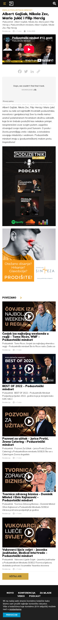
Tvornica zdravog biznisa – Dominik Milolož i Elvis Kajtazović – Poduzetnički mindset (27, 497)
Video (21, 596)
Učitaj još (15, 576)
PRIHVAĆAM (11, 615)
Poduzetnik (6, 104)
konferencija (26, 592)
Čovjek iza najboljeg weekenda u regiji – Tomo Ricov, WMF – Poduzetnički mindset (25, 337)
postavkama (15, 609)
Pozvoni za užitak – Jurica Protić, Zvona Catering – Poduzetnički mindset (25, 442)
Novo (10, 592)
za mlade (46, 592)
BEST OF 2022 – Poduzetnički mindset (23, 387)
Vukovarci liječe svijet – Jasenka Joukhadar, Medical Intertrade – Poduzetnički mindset (24, 553)
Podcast (35, 596)
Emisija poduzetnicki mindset (17, 10)
